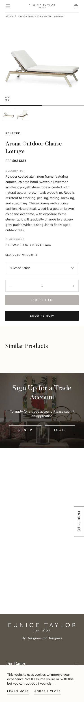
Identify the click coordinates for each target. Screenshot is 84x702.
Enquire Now (42, 316)
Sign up (25, 430)
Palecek (12, 133)
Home (9, 16)
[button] (8, 6)
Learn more (18, 691)
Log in (60, 430)
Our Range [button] (15, 664)
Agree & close (47, 691)
